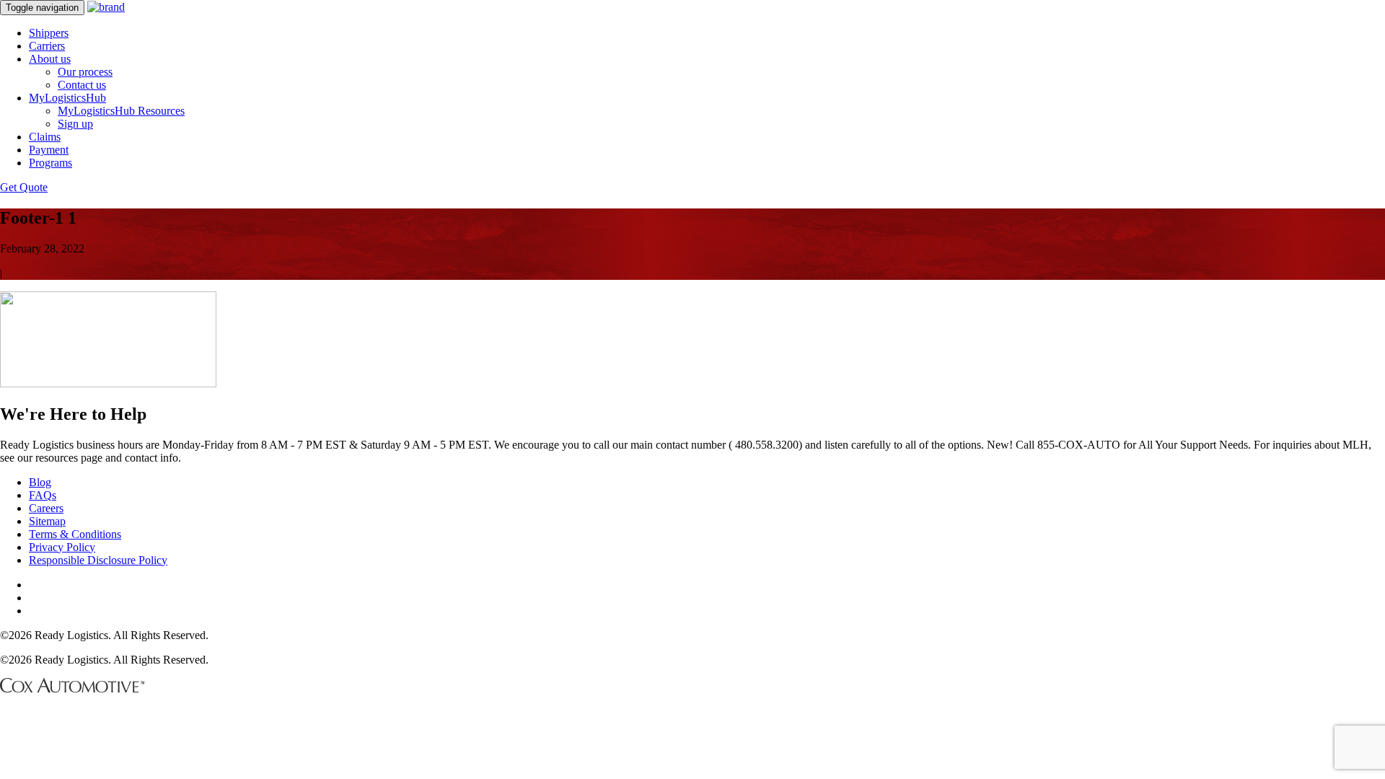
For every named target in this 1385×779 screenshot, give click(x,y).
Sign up (75, 124)
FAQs (42, 495)
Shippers (49, 33)
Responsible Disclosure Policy (98, 560)
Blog (40, 482)
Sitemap (47, 521)
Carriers (47, 46)
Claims (45, 137)
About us (50, 59)
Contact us (82, 85)
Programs (50, 163)
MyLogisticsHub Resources (121, 111)
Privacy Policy (62, 547)
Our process (85, 72)
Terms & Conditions (75, 534)
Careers (46, 508)
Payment (49, 150)
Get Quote (24, 187)
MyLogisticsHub (67, 98)
